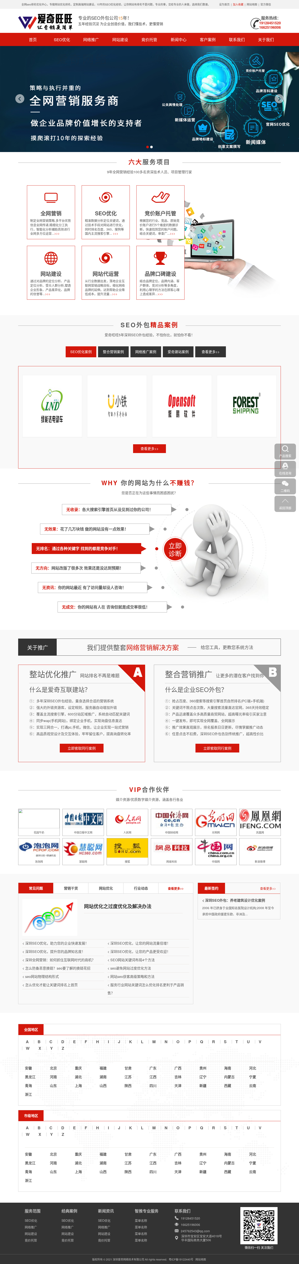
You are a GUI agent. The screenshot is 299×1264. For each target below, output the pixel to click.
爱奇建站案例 (178, 351)
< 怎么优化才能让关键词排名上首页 (50, 984)
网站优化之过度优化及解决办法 (117, 906)
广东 (153, 1068)
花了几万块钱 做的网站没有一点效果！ (86, 529)
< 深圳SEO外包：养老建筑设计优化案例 (233, 900)
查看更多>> (211, 351)
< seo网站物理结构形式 (40, 976)
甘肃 (128, 1068)
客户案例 (208, 39)
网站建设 (120, 39)
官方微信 (265, 4)
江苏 (128, 1076)
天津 (177, 1085)
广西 (177, 1068)
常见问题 (36, 888)
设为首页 (224, 4)
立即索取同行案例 (82, 748)
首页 (33, 39)
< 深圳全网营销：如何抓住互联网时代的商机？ (58, 959)
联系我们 (237, 39)
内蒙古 (229, 1076)
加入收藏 (238, 4)
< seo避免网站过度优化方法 (129, 968)
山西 (103, 1085)
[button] (147, 147)
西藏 (227, 1085)
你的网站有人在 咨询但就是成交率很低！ (106, 607)
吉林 (177, 1076)
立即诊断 (175, 549)
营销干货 (71, 888)
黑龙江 (30, 1076)
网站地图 (252, 4)
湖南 (103, 1076)
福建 (103, 1068)
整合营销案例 (113, 351)
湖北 (78, 1076)
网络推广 (91, 39)
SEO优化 (62, 39)
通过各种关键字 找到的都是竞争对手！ (78, 548)
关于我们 (266, 39)
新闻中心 (178, 39)
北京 (53, 1068)
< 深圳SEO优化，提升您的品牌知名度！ (53, 951)
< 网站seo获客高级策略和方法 (131, 976)
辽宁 (202, 1076)
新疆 (202, 1085)
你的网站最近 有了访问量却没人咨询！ (84, 587)
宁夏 (252, 1076)
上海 (78, 1085)
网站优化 (106, 888)
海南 (227, 1068)
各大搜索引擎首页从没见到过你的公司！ (109, 509)
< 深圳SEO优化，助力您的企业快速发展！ (55, 943)
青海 (28, 1085)
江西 (153, 1076)
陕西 (128, 1085)
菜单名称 (141, 1220)
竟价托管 (149, 39)
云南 (252, 1085)
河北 (252, 1068)
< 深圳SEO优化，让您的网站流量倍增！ (138, 943)
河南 (53, 1076)
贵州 (202, 1068)
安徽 (28, 1068)
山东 (53, 1085)
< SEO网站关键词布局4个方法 (131, 959)
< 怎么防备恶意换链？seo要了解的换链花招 (56, 968)
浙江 (28, 1094)
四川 (153, 1085)
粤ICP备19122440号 (181, 1259)
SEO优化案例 (81, 351)
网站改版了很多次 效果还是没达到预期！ (79, 568)
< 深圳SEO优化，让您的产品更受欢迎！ (138, 951)
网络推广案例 (145, 351)
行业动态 (141, 888)
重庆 (78, 1068)
